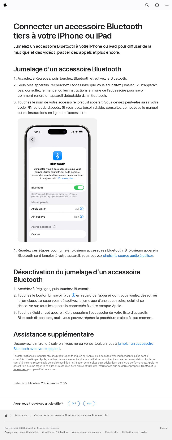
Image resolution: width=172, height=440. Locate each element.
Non (89, 403)
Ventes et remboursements (86, 432)
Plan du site (111, 432)
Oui (74, 403)
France (163, 428)
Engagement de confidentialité (21, 432)
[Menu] (167, 5)
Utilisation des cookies (134, 432)
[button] (147, 5)
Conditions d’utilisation (55, 432)
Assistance (20, 415)
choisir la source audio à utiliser (128, 255)
